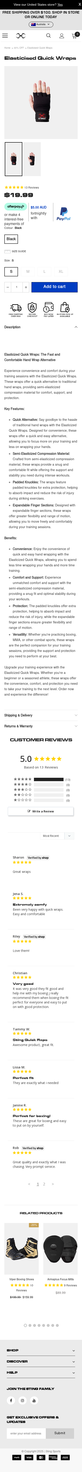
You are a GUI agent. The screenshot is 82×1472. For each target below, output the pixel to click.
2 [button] (29, 1325)
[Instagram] (22, 1400)
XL (61, 272)
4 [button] (39, 1325)
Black (11, 239)
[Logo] (26, 36)
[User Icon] (61, 36)
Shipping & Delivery (18, 715)
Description (12, 327)
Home (7, 48)
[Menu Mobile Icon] (5, 35)
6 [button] (48, 1325)
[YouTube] (34, 1400)
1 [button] (25, 1325)
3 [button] (34, 1325)
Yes (60, 4)
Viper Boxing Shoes (21, 1279)
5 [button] (43, 1325)
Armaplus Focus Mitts (60, 1279)
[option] (41, 102)
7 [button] (52, 1325)
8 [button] (57, 1325)
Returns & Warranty (18, 726)
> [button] (53, 1184)
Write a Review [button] (43, 811)
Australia (41, 25)
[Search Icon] (48, 36)
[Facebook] (11, 1400)
